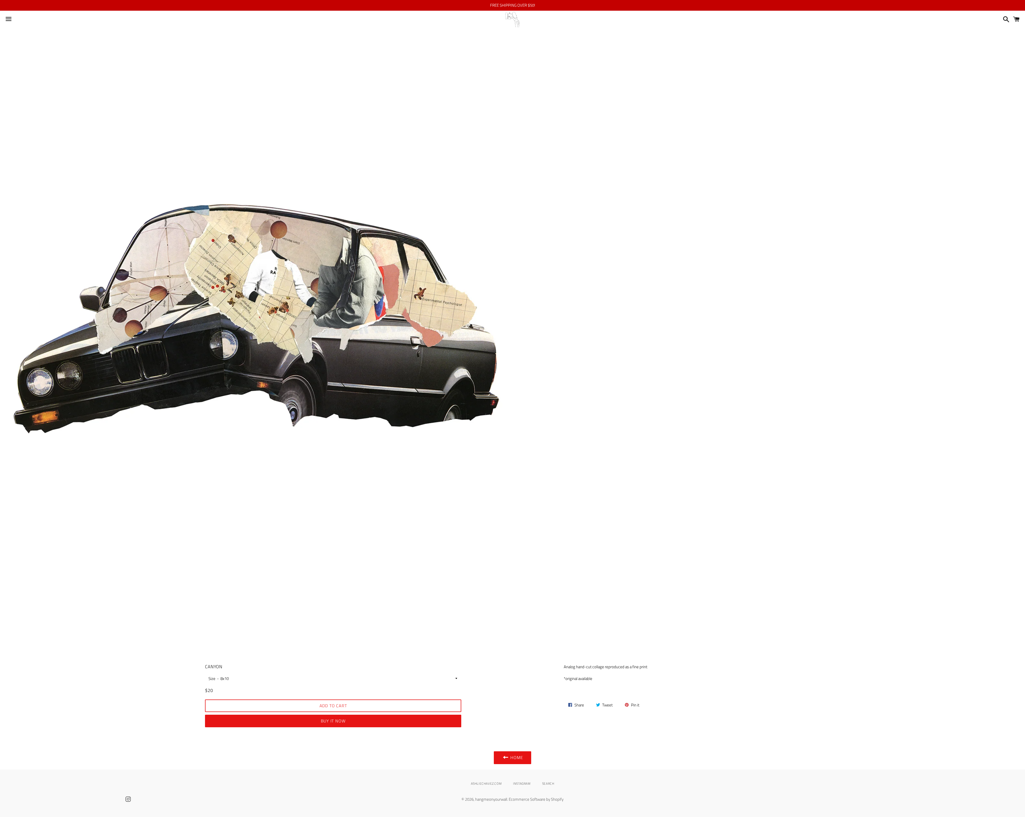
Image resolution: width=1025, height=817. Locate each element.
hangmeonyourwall (491, 799)
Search (548, 783)
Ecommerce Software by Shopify (536, 799)
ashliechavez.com (486, 783)
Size (211, 678)
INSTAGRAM (521, 783)
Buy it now (333, 721)
